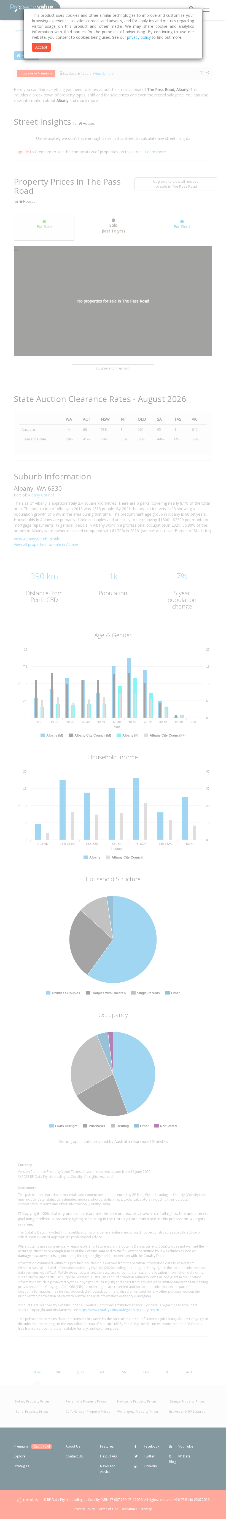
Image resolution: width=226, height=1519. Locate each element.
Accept (41, 47)
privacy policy (139, 37)
